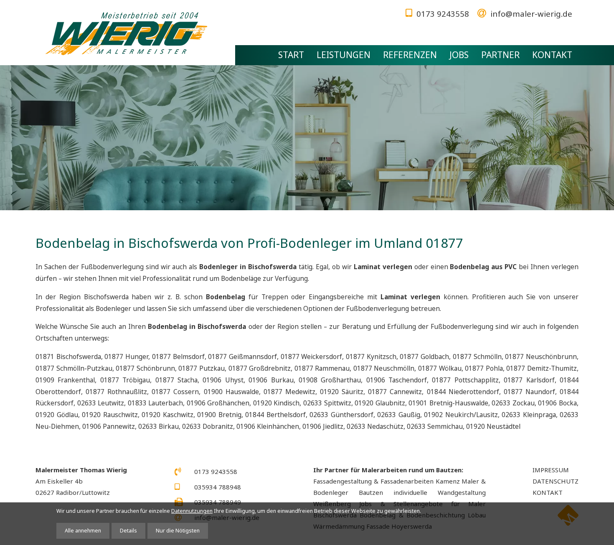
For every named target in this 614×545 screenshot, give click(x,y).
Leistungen (343, 55)
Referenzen (410, 55)
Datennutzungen (192, 510)
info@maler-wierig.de (531, 13)
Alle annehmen (83, 530)
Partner (500, 55)
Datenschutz (555, 481)
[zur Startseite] (126, 34)
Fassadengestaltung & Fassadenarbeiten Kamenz (386, 481)
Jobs (459, 55)
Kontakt (552, 55)
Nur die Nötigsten (178, 530)
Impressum (551, 470)
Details (128, 530)
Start (291, 55)
